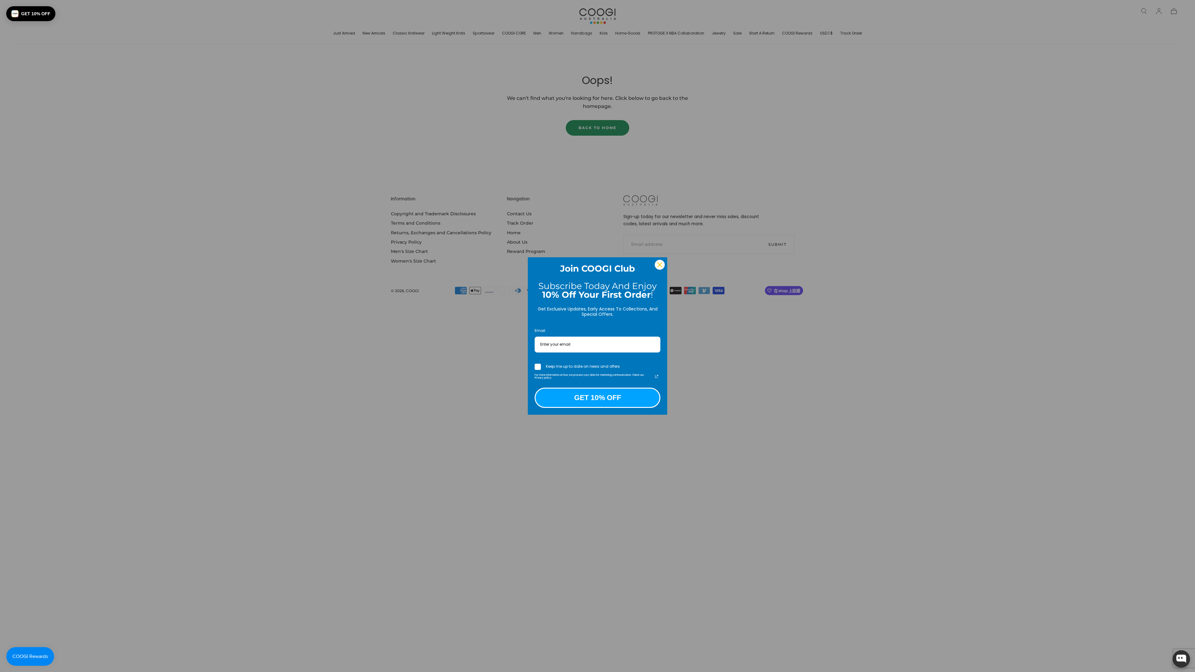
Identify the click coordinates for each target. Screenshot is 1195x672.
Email (540, 330)
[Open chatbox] (1181, 659)
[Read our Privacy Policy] (656, 376)
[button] (30, 13)
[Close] (659, 264)
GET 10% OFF (597, 398)
